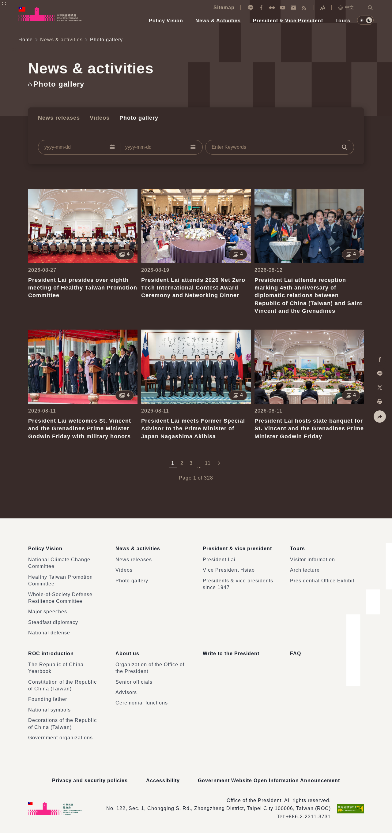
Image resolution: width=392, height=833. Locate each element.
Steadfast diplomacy (53, 622)
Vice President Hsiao (229, 570)
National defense (49, 632)
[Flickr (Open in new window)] (272, 7)
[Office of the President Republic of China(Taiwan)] (50, 14)
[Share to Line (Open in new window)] (380, 374)
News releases (59, 118)
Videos (100, 118)
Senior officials (134, 682)
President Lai (219, 559)
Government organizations (60, 737)
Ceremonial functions (141, 702)
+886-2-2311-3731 (308, 816)
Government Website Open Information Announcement (269, 780)
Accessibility (163, 780)
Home (25, 39)
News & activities (61, 39)
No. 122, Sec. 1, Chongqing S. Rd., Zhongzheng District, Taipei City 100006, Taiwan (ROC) (218, 808)
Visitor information (312, 559)
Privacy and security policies (90, 780)
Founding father (47, 699)
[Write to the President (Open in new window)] (293, 7)
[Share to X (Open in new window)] (380, 388)
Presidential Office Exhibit (322, 580)
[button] (370, 8)
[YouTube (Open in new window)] (282, 7)
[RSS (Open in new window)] (304, 7)
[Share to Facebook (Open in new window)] (380, 359)
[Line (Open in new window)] (250, 7)
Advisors (126, 692)
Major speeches (47, 611)
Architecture (305, 570)
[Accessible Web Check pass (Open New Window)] (350, 808)
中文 (349, 7)
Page (185, 477)
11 (208, 463)
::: (4, 3)
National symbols (49, 709)
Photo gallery (138, 118)
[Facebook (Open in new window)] (261, 7)
